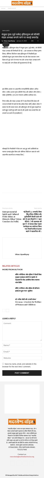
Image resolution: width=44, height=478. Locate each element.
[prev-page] (3, 310)
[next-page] (7, 310)
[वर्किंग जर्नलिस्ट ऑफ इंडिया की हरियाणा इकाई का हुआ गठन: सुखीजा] (8, 291)
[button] (40, 3)
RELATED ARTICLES (11, 266)
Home (3, 8)
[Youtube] (31, 463)
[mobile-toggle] (4, 3)
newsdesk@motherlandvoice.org (22, 457)
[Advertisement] (22, 173)
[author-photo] (22, 251)
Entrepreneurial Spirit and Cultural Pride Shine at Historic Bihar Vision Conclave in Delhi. (11, 216)
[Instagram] (19, 463)
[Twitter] (25, 463)
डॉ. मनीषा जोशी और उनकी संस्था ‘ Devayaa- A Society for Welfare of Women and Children (28, 302)
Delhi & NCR (12, 8)
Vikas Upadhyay (9, 41)
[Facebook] (12, 463)
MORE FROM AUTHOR (12, 269)
